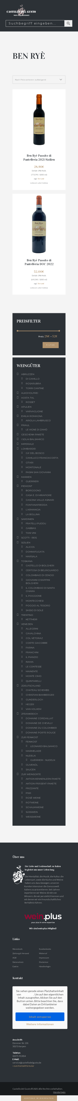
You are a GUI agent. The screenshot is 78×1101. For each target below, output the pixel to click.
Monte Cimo (33, 676)
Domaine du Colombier (41, 727)
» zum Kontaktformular (23, 1066)
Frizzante (32, 788)
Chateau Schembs (37, 690)
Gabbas (31, 528)
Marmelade (33, 750)
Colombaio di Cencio (40, 575)
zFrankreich (29, 713)
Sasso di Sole (34, 610)
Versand (41, 179)
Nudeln (31, 755)
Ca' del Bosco (35, 453)
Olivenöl (32, 764)
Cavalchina (33, 633)
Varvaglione (34, 411)
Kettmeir (31, 619)
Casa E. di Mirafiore (39, 495)
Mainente (32, 671)
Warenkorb (17, 949)
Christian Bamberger (40, 694)
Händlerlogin (45, 966)
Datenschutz (17, 962)
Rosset (30, 402)
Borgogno (33, 490)
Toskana (27, 561)
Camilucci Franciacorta (42, 457)
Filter (50, 345)
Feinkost (31, 741)
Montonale (33, 467)
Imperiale (27, 444)
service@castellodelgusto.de (26, 1062)
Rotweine (32, 802)
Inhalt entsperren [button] (40, 1016)
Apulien (26, 406)
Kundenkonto (45, 949)
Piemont (26, 486)
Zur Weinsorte (31, 774)
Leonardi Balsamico (44, 746)
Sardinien (27, 519)
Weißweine (33, 816)
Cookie (15, 966)
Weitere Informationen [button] (40, 1024)
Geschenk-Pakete (32, 434)
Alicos (30, 546)
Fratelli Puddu (36, 523)
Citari (29, 462)
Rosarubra (33, 383)
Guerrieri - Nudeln (42, 760)
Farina (30, 647)
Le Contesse (34, 666)
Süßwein (32, 812)
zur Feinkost (29, 737)
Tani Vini (31, 532)
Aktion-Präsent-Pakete (41, 783)
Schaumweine (35, 807)
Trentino (27, 615)
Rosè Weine (33, 797)
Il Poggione (34, 595)
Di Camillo (33, 378)
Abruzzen (27, 374)
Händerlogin (59, 1092)
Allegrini (32, 628)
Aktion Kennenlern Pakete (43, 778)
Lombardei (28, 448)
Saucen (30, 769)
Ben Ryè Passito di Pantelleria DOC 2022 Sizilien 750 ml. (39, 264)
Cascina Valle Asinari (40, 499)
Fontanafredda (36, 504)
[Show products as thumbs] (14, 71)
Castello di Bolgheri (40, 565)
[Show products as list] (19, 71)
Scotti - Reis (29, 537)
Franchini (32, 652)
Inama (30, 661)
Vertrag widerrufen (39, 1098)
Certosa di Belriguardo (42, 570)
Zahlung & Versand (20, 953)
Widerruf (43, 953)
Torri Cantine (35, 388)
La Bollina (33, 514)
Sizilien (25, 542)
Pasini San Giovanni (38, 472)
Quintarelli (33, 681)
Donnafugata (35, 551)
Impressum (44, 958)
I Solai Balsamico (32, 439)
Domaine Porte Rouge (41, 732)
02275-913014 (19, 1056)
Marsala (31, 556)
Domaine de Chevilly (39, 723)
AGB (14, 958)
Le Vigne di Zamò (36, 429)
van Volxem (33, 709)
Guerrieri (32, 481)
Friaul (25, 425)
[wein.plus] (44, 909)
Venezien (27, 624)
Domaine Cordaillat (39, 718)
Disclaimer (43, 962)
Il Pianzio (32, 657)
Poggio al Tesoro (38, 605)
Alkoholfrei (29, 393)
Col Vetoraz (34, 638)
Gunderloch (34, 699)
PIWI (28, 793)
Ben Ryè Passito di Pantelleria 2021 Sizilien (39, 157)
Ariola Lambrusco (38, 420)
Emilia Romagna (31, 416)
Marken (26, 477)
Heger (30, 704)
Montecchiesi (35, 600)
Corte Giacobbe (37, 642)
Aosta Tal (27, 397)
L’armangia (33, 509)
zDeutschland (31, 685)
